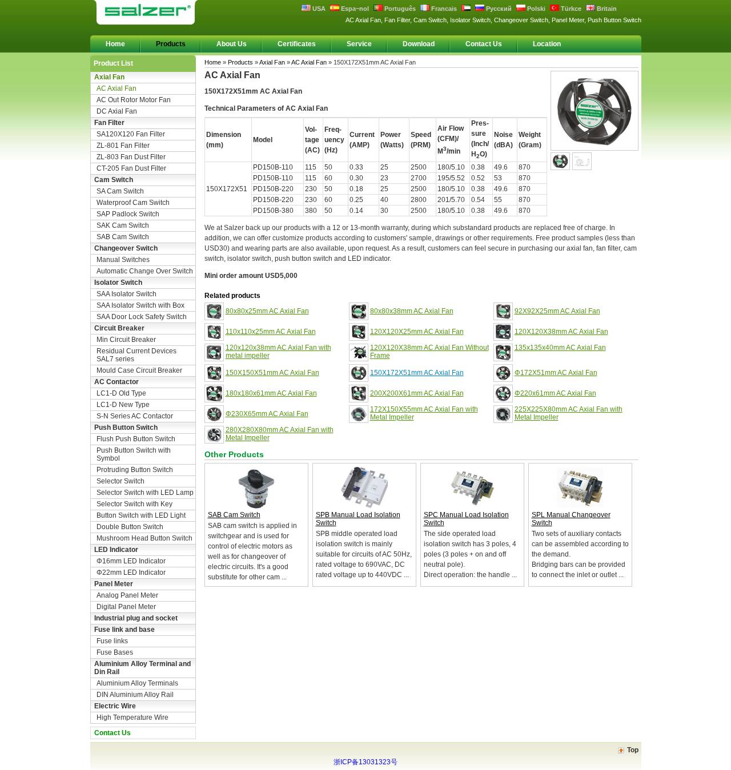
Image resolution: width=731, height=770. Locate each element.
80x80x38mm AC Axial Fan (411, 311)
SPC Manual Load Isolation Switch (466, 519)
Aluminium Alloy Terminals (137, 683)
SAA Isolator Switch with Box (140, 305)
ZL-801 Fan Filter (123, 146)
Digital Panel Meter (126, 607)
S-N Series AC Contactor (135, 416)
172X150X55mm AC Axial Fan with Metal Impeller (424, 413)
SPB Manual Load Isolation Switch (358, 519)
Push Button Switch (126, 428)
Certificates (297, 44)
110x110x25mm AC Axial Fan (271, 332)
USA (318, 8)
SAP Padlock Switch (128, 214)
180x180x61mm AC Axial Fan (271, 393)
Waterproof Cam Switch (133, 203)
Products (171, 44)
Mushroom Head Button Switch (144, 538)
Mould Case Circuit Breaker (139, 370)
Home (115, 44)
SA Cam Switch (120, 191)
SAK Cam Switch (123, 225)
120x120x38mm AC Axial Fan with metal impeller (278, 352)
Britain (606, 8)
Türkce (570, 8)
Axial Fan (109, 77)
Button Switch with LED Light (141, 515)
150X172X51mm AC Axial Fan (417, 373)
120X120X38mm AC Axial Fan (561, 332)
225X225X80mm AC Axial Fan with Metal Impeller (568, 413)
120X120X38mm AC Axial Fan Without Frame (429, 352)
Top (632, 750)
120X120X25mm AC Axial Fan (417, 332)
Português (399, 8)
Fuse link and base (124, 630)
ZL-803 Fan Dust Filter (131, 157)
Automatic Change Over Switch (145, 271)
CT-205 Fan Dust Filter (131, 168)
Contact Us (483, 44)
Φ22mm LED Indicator (131, 573)
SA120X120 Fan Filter (131, 134)
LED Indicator (116, 550)
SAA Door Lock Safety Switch (142, 317)
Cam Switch (113, 180)
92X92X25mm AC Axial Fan (557, 311)
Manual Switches (123, 260)
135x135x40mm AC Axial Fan (560, 348)
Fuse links (112, 641)
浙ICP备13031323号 (365, 762)
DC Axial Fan (117, 111)
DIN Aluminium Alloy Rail (135, 695)
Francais (443, 8)
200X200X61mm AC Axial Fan (417, 393)
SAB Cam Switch (123, 237)
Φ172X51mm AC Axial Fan (556, 373)
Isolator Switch (118, 283)
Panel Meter (113, 584)
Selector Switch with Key (134, 504)
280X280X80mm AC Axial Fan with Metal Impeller (280, 434)
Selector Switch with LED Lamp (145, 493)
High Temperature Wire (132, 717)
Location (547, 44)
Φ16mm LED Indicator (131, 561)
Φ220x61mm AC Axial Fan (555, 393)
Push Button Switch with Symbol (134, 454)
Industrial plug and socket (136, 618)
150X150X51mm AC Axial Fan (272, 373)
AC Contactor (116, 382)
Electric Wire (115, 706)
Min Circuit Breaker (126, 340)
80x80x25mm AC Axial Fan (267, 311)
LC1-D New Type (123, 405)
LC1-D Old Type (121, 393)
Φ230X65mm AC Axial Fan (267, 414)
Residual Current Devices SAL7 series (136, 355)
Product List (113, 63)
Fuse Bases (115, 652)
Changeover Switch (126, 248)
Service (359, 44)
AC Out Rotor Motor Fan (134, 100)
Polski (535, 8)
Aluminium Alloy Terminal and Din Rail (142, 668)
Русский (498, 8)
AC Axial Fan (116, 88)
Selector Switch (120, 481)
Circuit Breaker (119, 328)
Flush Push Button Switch (136, 439)
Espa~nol (354, 8)
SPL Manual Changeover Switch (571, 519)
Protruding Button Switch (135, 470)
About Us (231, 44)
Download (419, 44)
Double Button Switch (130, 527)
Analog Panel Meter (127, 595)
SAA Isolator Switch (126, 294)
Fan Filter (109, 123)
